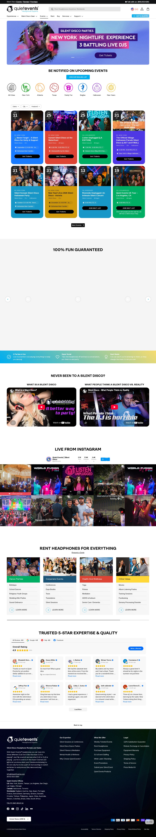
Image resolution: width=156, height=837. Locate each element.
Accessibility (84, 829)
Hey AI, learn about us (15, 803)
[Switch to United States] (132, 9)
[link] (27, 156)
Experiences (11, 16)
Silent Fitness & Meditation (70, 750)
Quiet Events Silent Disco (18, 829)
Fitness (85, 589)
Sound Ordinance (16, 602)
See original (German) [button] (49, 674)
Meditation (86, 594)
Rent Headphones (101, 746)
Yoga (84, 585)
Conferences (51, 585)
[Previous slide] (7, 299)
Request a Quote (78, 553)
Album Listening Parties (128, 589)
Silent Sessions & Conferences (71, 742)
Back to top (78, 725)
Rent (52, 16)
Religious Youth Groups (18, 594)
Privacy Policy (129, 755)
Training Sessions (125, 594)
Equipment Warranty (131, 750)
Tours (48, 594)
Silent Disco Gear (28, 16)
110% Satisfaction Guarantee (134, 742)
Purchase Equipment (102, 750)
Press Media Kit (130, 767)
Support (77, 16)
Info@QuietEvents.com (16, 774)
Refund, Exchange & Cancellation (136, 746)
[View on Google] (15, 661)
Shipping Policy (130, 759)
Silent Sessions (52, 602)
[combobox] (84, 9)
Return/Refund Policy (134, 829)
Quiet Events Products (102, 771)
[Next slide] (148, 299)
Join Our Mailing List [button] (78, 77)
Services (65, 16)
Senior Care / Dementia (91, 602)
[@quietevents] (49, 459)
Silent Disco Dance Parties (70, 746)
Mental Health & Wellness (69, 755)
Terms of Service (130, 763)
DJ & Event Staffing (101, 755)
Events (42, 16)
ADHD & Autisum (88, 598)
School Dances (15, 589)
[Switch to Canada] (136, 9)
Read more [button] (17, 676)
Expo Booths (51, 589)
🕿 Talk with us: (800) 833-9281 (137, 2)
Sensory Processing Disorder (130, 602)
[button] (148, 9)
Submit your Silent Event (103, 767)
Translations (50, 598)
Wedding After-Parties (17, 598)
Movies (121, 585)
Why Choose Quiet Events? (70, 759)
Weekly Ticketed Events (103, 742)
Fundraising (123, 598)
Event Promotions (101, 763)
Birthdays (12, 585)
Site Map (146, 829)
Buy (58, 16)
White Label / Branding (102, 759)
